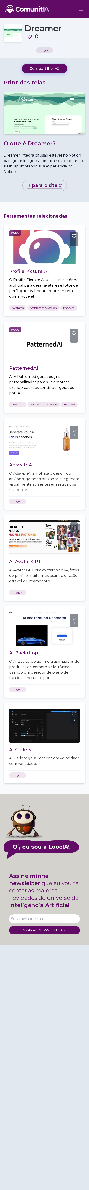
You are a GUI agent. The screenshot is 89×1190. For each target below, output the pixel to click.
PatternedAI (23, 368)
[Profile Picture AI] (44, 247)
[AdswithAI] (44, 441)
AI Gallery (20, 749)
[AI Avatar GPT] (44, 537)
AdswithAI (21, 465)
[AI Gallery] (44, 726)
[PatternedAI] (44, 344)
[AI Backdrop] (44, 629)
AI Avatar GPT (25, 561)
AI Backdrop (23, 653)
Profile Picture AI (29, 271)
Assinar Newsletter (42, 930)
